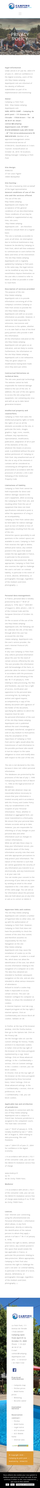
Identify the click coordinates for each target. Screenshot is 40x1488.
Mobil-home (19, 1424)
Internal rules (19, 1440)
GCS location (19, 1430)
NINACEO (9, 170)
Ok (7, 1484)
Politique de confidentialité (25, 1484)
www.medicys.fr (19, 1199)
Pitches (17, 1421)
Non (12, 1484)
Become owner (20, 1401)
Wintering (18, 1398)
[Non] (37, 1480)
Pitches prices (19, 1388)
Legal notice (19, 1427)
